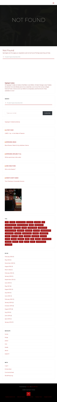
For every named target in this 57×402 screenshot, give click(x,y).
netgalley (27, 236)
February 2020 (9, 299)
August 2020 (8, 289)
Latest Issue (9, 130)
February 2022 (9, 273)
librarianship (43, 233)
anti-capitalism (21, 222)
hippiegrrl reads (11, 142)
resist (27, 238)
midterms (14, 236)
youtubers (8, 244)
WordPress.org (9, 375)
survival (15, 241)
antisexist (37, 222)
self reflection (46, 238)
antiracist (30, 222)
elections (36, 230)
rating (7, 238)
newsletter (35, 236)
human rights (9, 233)
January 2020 (8, 302)
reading (14, 238)
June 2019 (7, 315)
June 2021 (7, 283)
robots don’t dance (21, 396)
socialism (8, 241)
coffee (24, 227)
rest (32, 238)
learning (35, 233)
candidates (9, 227)
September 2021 (9, 279)
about (6, 350)
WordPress (34, 386)
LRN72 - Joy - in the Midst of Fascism (15, 133)
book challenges (22, 224)
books (31, 224)
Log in (6, 365)
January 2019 (8, 322)
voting (32, 241)
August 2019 (8, 309)
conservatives (42, 227)
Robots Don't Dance (12, 177)
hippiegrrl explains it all (13, 154)
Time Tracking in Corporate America (14, 181)
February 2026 (9, 256)
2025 (7, 222)
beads (6, 347)
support (7, 353)
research (20, 238)
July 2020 (7, 292)
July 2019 (7, 312)
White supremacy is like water (13, 157)
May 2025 (7, 260)
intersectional (27, 233)
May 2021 (7, 286)
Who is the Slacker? (10, 169)
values (26, 241)
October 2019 (8, 305)
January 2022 (8, 276)
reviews (38, 238)
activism (12, 222)
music (20, 236)
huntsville (18, 233)
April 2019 (7, 319)
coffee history (32, 227)
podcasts (43, 236)
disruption (21, 230)
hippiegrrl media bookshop (12, 122)
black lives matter (11, 224)
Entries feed (8, 369)
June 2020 (7, 296)
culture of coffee (10, 230)
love (6, 344)
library (8, 236)
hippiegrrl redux (38, 396)
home (6, 334)
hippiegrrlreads (45, 230)
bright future (39, 224)
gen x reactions (11, 165)
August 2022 (8, 266)
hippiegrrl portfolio (48, 396)
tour (21, 241)
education (28, 230)
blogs (6, 337)
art (43, 222)
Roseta (28, 386)
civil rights (17, 227)
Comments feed (9, 372)
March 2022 (8, 269)
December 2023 (9, 263)
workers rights (41, 241)
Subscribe (47, 113)
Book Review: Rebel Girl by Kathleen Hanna (17, 145)
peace (6, 340)
